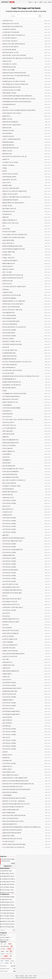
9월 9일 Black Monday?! (8, 142)
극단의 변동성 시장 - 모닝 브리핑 (10, 64)
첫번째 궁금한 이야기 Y (8, 662)
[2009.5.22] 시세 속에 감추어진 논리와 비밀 (12, 830)
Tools (45, 2)
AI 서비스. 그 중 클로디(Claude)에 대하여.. (12, 139)
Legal (26, 975)
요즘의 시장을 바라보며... (8, 431)
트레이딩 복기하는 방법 (8, 280)
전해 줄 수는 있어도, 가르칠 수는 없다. (11, 223)
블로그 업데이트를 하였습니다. (9, 367)
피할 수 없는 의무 (6, 737)
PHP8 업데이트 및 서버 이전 (9, 211)
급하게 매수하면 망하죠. (8, 494)
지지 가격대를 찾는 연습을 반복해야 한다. (11, 396)
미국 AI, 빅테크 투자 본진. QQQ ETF (10, 46)
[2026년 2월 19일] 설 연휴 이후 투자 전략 (12, 87)
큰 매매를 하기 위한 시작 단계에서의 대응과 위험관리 (14, 237)
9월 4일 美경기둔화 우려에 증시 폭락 (10, 147)
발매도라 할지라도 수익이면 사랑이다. (11, 399)
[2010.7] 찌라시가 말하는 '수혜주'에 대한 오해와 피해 (14, 815)
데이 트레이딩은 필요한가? (8, 489)
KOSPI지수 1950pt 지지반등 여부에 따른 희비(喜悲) (14, 844)
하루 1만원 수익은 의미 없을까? (9, 231)
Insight (16, 975)
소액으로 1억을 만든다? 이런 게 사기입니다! (12, 113)
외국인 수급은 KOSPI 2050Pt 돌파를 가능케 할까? (13, 653)
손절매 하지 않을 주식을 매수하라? (10, 491)
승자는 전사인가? (6, 613)
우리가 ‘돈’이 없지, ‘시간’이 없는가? (8, 890)
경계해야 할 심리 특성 (7, 515)
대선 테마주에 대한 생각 (8, 413)
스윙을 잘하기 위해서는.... (8, 292)
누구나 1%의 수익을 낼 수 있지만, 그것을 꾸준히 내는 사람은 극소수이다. (18, 419)
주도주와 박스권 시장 (7, 283)
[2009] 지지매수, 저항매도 (8, 835)
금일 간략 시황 (6, 347)
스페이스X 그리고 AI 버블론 (8, 69)
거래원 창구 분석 (6, 676)
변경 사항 (5, 171)
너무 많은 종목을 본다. (7, 405)
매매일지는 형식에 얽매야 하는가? (10, 220)
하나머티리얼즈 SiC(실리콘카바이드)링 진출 (12, 344)
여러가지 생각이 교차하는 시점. (9, 425)
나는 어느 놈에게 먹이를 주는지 (9, 428)
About (30, 2)
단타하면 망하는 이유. (7, 214)
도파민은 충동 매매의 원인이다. (9, 104)
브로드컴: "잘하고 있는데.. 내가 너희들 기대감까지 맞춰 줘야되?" (16, 75)
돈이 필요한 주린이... (7, 254)
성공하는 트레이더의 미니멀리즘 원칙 (10, 633)
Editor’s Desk (3, 934)
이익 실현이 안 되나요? (7, 512)
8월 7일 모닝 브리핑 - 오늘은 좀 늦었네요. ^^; (12, 124)
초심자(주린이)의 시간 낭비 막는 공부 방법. (12, 295)
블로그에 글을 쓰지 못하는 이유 (9, 208)
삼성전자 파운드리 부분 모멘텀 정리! (10, 121)
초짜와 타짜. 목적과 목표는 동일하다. (10, 569)
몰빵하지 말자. (6, 217)
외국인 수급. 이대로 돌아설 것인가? (10, 645)
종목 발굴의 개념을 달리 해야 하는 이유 (11, 619)
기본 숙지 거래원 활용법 (8, 642)
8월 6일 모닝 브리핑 (7, 127)
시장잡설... (5, 168)
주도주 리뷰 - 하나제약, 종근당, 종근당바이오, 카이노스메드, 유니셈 (17, 361)
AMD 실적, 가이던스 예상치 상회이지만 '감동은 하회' (14, 43)
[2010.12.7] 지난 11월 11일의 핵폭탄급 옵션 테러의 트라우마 (15, 780)
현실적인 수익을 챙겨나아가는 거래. (10, 402)
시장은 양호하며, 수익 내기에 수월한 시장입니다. (13, 607)
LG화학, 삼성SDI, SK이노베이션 (10, 356)
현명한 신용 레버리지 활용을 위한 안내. (11, 671)
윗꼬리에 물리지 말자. (7, 760)
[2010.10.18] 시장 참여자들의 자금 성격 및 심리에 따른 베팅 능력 (16, 789)
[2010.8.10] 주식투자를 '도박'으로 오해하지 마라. (13, 806)
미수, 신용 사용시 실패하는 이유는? (10, 350)
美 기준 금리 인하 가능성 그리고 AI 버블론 (11, 90)
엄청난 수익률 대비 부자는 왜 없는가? (10, 775)
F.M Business (6, 289)
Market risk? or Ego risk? (8, 269)
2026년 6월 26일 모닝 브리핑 (9, 67)
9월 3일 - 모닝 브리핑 (7, 150)
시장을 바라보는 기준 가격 (8, 497)
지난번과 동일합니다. (7, 454)
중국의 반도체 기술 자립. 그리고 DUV (11, 52)
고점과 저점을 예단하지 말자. (9, 312)
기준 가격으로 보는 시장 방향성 (9, 330)
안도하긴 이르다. (6, 457)
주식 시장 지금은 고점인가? (8, 373)
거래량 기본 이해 (6, 668)
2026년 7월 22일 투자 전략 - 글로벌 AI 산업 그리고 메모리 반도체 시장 (18, 58)
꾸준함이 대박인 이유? (7, 766)
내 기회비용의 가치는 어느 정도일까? (10, 162)
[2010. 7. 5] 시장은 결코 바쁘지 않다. (10, 818)
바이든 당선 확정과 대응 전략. (9, 332)
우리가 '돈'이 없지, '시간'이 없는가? (10, 41)
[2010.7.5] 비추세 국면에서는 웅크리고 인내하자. (13, 821)
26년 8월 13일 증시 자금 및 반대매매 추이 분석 (13, 26)
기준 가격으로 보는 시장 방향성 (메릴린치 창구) (13, 549)
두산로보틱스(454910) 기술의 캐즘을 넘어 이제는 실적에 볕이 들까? (17, 95)
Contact (49, 2)
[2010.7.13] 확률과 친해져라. (9, 812)
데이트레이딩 (7, 960)
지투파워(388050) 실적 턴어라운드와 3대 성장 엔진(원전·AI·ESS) (17, 101)
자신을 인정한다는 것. (7, 411)
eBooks (41, 2)
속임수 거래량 (6, 659)
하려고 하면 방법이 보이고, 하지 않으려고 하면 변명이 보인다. (16, 84)
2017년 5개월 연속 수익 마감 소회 (10, 601)
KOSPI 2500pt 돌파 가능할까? (9, 176)
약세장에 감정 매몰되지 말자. (9, 555)
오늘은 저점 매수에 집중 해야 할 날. (10, 474)
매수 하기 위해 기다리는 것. (8, 243)
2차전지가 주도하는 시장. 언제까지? (10, 174)
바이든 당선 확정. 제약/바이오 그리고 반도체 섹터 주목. (14, 327)
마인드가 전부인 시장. (7, 416)
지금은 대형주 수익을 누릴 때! (9, 647)
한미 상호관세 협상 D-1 (8, 133)
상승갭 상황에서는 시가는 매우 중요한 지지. (12, 385)
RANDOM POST (8, 866)
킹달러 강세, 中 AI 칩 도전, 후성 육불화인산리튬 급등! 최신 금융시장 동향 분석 (19, 110)
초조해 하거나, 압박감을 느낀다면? (10, 639)
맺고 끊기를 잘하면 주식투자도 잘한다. (11, 477)
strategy (6, 962)
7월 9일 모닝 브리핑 (7, 61)
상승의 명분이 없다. (7, 726)
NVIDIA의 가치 (6, 159)
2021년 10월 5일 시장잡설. (8, 240)
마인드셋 (2, 960)
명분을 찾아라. (6, 437)
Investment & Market (5, 937)
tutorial (2, 953)
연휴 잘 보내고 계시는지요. (8, 708)
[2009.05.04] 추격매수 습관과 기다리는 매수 (12, 838)
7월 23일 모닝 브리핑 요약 (8, 136)
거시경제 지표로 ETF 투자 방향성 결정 (11, 32)
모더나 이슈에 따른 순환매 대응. (9, 315)
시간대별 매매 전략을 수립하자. (9, 353)
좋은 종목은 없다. (6, 757)
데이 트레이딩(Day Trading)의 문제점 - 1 (11, 714)
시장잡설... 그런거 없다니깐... (9, 257)
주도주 (11, 956)
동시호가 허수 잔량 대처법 (8, 636)
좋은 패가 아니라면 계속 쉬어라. (9, 694)
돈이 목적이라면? (6, 228)
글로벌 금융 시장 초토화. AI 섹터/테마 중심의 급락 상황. (14, 72)
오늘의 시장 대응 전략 (7, 717)
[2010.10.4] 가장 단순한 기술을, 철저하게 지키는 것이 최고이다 (16, 804)
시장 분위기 (5, 752)
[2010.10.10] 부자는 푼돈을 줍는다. (10, 792)
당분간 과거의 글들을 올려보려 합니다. (11, 439)
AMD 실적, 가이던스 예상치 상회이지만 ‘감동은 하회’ (8, 892)
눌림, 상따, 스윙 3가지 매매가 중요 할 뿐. (11, 306)
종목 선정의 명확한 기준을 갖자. (9, 387)
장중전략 (6, 956)
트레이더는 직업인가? (7, 769)
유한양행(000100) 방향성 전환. (9, 359)
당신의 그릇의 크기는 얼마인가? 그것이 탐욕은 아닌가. (14, 480)
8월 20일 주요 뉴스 (7, 116)
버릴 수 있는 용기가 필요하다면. (9, 483)
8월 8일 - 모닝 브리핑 (7, 119)
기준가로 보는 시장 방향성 (8, 338)
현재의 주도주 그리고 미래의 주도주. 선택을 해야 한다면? (15, 191)
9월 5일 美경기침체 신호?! (8, 145)
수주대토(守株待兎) (7, 795)
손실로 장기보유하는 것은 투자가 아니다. (11, 604)
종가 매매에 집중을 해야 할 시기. (9, 379)
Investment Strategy (6, 958)
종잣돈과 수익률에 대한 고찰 (9, 451)
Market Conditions (9, 953)
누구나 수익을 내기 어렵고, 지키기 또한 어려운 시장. (14, 847)
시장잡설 (4, 390)
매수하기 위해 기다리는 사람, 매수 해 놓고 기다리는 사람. (15, 156)
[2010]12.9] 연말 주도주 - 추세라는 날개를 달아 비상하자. (15, 778)
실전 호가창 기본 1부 (7, 679)
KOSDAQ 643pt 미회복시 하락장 (10, 691)
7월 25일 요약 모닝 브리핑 (8, 130)
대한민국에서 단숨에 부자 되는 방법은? (11, 621)
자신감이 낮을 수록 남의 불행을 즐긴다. (11, 471)
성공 (13, 948)
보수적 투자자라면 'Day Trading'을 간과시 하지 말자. (14, 249)
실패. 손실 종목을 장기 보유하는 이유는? (11, 587)
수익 (1, 956)
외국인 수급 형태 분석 (7, 627)
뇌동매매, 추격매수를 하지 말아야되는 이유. (12, 382)
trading (12, 960)
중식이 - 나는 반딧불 (7, 272)
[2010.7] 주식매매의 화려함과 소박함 (11, 809)
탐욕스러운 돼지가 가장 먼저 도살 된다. (11, 630)
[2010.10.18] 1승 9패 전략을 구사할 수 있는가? (13, 786)
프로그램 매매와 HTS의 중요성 (9, 682)
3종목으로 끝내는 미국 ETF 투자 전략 (11, 23)
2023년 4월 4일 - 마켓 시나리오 (10, 179)
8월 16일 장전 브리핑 (7, 153)
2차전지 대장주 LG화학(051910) (10, 364)
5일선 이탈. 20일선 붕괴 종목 (9, 465)
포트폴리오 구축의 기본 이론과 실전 (10, 650)
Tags (35, 2)
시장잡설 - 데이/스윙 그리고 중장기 (10, 194)
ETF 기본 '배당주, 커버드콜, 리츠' (10, 38)
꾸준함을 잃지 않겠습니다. (8, 700)
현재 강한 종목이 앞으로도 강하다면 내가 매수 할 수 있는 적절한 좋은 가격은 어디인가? (21, 376)
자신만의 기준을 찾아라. (8, 448)
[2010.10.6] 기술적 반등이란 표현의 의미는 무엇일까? (14, 798)
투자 (11, 962)
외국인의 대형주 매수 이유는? (9, 772)
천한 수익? (5, 595)
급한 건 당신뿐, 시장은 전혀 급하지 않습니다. (12, 598)
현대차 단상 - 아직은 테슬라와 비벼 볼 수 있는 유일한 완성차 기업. (16, 197)
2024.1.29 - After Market (8, 165)
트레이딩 (9, 943)
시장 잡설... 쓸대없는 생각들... (9, 252)
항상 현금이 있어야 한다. (8, 266)
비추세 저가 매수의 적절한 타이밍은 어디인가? (12, 541)
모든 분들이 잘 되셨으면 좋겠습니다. (10, 260)
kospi (7, 951)
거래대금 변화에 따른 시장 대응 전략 (10, 200)
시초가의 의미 (6, 624)
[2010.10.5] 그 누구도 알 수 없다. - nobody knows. (14, 801)
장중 (11, 951)
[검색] (40, 16)
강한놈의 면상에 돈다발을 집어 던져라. (11, 442)
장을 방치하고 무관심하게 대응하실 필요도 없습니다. (14, 538)
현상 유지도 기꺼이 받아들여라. (9, 445)
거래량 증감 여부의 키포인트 (9, 665)
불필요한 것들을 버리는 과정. (9, 263)
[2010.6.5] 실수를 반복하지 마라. (10, 824)
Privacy (30, 975)
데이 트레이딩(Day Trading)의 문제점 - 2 (11, 711)
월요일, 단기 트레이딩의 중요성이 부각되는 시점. (13, 278)
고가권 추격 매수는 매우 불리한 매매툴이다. (12, 408)
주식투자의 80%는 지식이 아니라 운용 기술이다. (13, 304)
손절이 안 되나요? (6, 506)
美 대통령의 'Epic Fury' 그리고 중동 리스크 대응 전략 (14, 81)
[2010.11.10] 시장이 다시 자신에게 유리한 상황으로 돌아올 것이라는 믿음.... (19, 783)
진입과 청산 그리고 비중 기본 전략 (10, 656)
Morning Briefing (5, 946)
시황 (11, 946)
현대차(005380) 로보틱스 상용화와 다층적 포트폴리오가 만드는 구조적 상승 (19, 98)
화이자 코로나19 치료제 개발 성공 (10, 324)
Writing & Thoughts (4, 940)
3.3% (4, 226)
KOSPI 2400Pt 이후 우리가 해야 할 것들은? (12, 593)
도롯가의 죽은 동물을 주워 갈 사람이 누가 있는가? (13, 468)
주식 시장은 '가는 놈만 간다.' (9, 841)
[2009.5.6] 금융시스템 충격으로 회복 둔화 (12, 832)
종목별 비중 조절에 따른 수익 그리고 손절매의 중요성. (14, 301)
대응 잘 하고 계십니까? (7, 754)
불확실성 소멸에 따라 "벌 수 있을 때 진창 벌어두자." (13, 202)
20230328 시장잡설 (7, 185)
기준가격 (2, 951)
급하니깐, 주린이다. (7, 182)
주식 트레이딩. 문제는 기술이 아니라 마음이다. (12, 370)
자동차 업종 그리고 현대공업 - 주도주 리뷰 (12, 341)
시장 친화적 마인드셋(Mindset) (9, 298)
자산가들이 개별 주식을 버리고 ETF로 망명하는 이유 (14, 35)
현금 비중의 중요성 (7, 463)
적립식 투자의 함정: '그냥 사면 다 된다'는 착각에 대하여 (14, 55)
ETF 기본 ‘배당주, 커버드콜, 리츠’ (8, 887)
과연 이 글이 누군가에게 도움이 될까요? (11, 188)
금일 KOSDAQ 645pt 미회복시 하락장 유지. (12, 688)
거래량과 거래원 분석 (7, 674)
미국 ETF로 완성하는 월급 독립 (9, 49)
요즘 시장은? (5, 107)
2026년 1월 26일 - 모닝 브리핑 (9, 93)
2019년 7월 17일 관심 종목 (8, 434)
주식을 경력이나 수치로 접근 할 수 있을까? (12, 486)
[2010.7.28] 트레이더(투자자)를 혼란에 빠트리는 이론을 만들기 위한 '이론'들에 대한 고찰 (21, 827)
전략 (1, 943)
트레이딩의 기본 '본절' (7, 205)
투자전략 (9, 948)
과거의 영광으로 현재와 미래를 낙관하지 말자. (12, 590)
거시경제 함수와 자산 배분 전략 (9, 29)
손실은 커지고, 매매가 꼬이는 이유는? (10, 584)
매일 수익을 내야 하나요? (8, 509)
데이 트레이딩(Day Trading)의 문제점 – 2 (8, 896)
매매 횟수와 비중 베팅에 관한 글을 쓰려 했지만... (13, 246)
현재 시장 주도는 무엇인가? (8, 422)
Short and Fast (6, 616)
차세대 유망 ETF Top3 (8, 20)
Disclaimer (22, 975)
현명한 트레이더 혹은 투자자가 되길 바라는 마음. (13, 275)
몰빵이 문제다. (6, 535)
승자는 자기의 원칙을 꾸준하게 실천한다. (11, 321)
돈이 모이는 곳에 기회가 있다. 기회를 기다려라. (12, 309)
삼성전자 (5, 943)
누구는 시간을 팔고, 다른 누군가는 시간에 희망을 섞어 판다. (15, 234)
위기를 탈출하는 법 (7, 460)
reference (3, 948)
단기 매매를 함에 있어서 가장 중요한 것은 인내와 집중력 (14, 393)
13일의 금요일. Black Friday (9, 78)
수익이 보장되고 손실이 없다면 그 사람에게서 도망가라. (14, 286)
